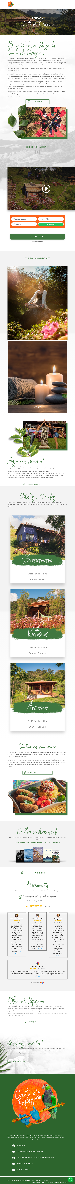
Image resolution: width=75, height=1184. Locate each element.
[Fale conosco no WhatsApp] (70, 1179)
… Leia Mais (39, 948)
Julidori (52, 1182)
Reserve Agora (37, 237)
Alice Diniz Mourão (37, 967)
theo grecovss (58, 919)
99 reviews (46, 906)
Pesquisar (51, 224)
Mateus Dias (64, 1182)
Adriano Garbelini (37, 919)
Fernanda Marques (17, 919)
